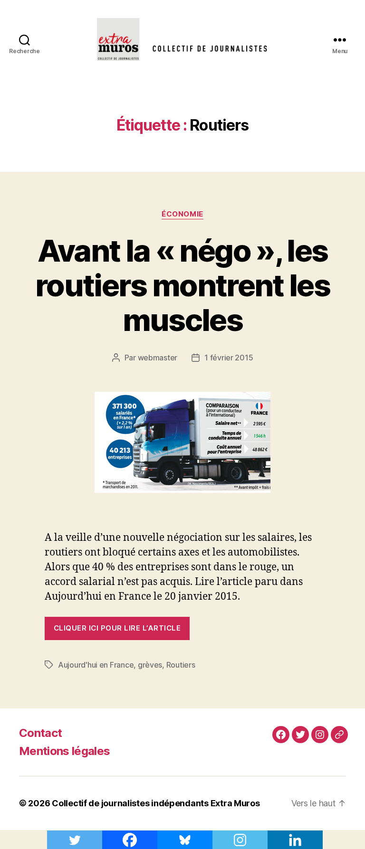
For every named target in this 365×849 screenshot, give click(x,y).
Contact (40, 733)
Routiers (180, 665)
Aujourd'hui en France (96, 665)
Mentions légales (64, 751)
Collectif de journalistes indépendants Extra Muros (156, 803)
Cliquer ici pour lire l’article (117, 627)
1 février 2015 (228, 357)
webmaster (158, 357)
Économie (182, 214)
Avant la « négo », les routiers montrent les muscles (182, 285)
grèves (150, 665)
